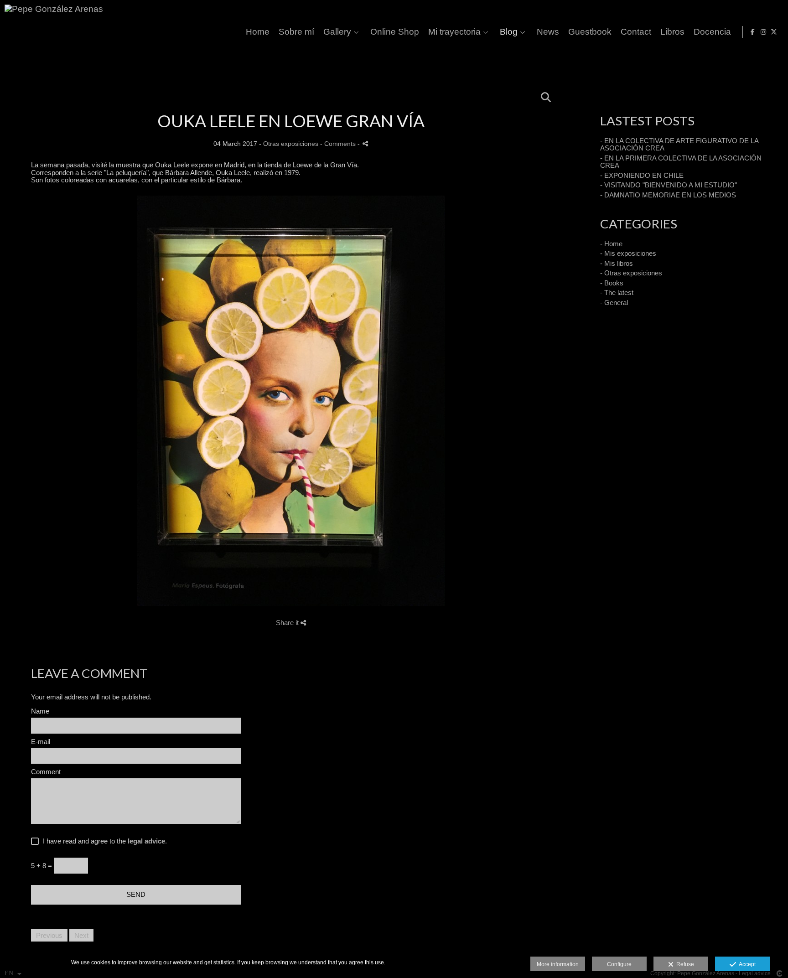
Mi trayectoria (454, 31)
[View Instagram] (763, 31)
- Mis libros (616, 263)
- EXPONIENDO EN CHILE (642, 175)
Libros (672, 31)
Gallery (337, 31)
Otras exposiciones (290, 143)
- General (614, 302)
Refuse (684, 964)
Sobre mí (296, 31)
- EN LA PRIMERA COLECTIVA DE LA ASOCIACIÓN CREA (681, 162)
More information (558, 964)
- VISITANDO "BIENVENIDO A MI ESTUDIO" (668, 185)
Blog (509, 31)
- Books (611, 283)
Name (40, 711)
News (548, 31)
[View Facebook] (752, 31)
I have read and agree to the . (103, 841)
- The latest (616, 292)
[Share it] (365, 143)
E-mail (40, 741)
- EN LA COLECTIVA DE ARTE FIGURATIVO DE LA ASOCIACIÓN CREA (679, 144)
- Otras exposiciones (631, 273)
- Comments (339, 143)
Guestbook (590, 31)
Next (81, 935)
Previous (49, 935)
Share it (288, 622)
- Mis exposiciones (628, 253)
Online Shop (394, 31)
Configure (619, 964)
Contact (636, 31)
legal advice (146, 841)
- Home (611, 244)
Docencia (712, 31)
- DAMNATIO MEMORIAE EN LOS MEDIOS (668, 195)
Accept (746, 964)
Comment (46, 772)
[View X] (773, 31)
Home (258, 31)
